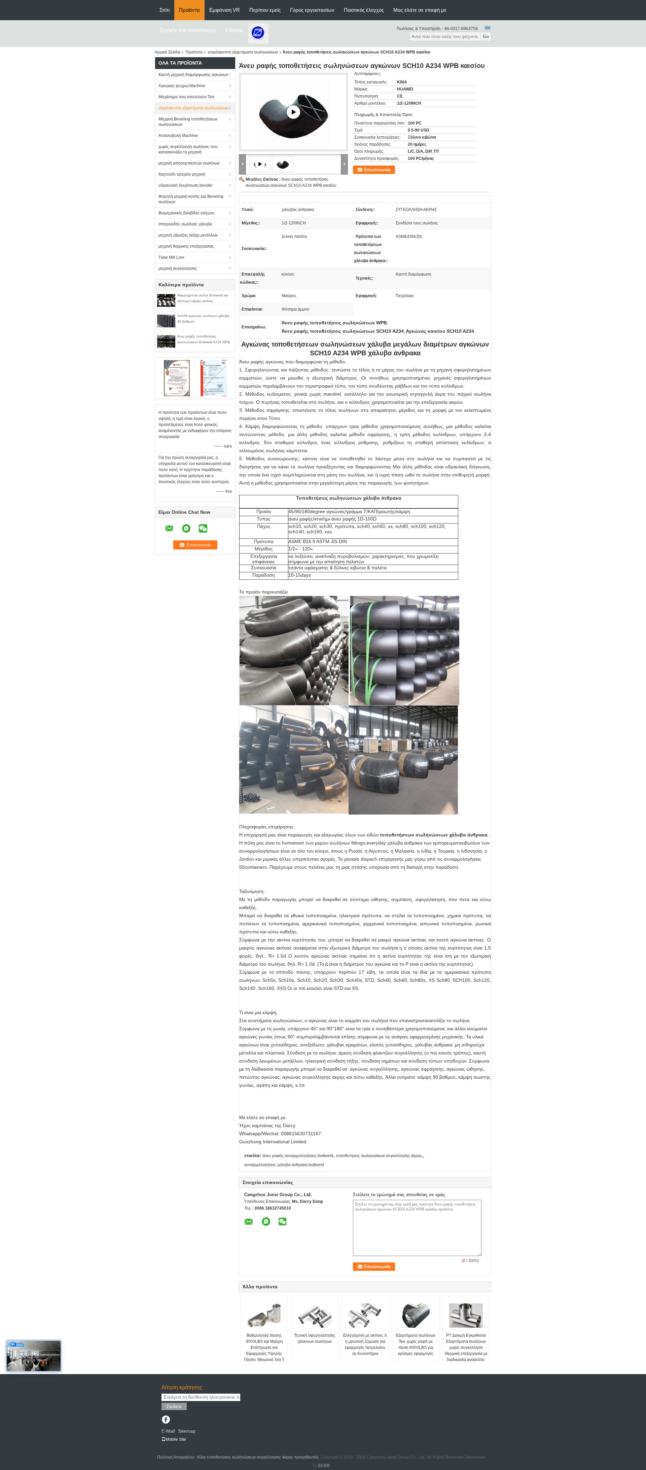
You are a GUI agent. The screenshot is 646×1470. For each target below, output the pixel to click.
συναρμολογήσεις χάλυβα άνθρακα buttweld (284, 1164)
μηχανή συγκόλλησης (177, 268)
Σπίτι (164, 10)
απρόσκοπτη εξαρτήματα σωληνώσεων (243, 52)
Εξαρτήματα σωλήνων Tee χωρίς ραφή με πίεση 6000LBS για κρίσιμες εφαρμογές (415, 1344)
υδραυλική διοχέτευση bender (185, 185)
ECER (324, 1465)
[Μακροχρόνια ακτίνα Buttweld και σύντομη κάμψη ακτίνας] (166, 300)
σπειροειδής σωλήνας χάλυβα (185, 224)
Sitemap (186, 1431)
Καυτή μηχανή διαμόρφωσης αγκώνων (193, 74)
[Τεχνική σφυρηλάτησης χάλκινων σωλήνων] (314, 1315)
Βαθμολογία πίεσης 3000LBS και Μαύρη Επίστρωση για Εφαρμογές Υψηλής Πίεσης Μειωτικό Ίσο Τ (264, 1347)
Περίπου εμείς (265, 10)
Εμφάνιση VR (224, 10)
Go (486, 36)
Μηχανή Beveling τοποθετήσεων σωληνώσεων (187, 122)
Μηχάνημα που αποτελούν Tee (186, 97)
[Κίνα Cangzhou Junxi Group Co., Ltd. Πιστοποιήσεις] (176, 377)
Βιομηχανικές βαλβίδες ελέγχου (186, 213)
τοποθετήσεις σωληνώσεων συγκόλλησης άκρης (379, 1155)
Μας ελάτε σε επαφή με (419, 10)
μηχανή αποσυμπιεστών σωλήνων (189, 163)
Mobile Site (176, 1439)
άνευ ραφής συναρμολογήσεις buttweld (297, 1155)
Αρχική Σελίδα (167, 52)
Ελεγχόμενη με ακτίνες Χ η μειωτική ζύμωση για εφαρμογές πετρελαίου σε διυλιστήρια (365, 1344)
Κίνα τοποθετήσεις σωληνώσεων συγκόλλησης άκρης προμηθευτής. (259, 1457)
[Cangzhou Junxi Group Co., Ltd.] (258, 33)
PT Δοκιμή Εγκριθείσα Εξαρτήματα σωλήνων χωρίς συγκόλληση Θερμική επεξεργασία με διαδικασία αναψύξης (466, 1347)
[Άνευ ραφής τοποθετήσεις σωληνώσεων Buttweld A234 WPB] (166, 341)
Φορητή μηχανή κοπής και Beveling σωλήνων (190, 199)
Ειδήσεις (234, 30)
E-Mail (168, 1431)
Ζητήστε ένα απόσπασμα (187, 30)
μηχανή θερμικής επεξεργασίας (186, 246)
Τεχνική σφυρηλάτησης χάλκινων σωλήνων (314, 1338)
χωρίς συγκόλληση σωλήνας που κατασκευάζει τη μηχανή (188, 149)
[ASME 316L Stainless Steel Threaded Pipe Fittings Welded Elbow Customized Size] (293, 112)
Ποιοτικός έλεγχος (364, 10)
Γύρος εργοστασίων (312, 10)
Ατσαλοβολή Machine (178, 135)
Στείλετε (174, 1406)
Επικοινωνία (377, 169)
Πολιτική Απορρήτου (175, 1457)
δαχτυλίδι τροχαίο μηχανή (181, 174)
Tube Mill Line (171, 257)
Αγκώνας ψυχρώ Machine (181, 85)
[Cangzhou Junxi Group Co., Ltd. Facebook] (166, 1420)
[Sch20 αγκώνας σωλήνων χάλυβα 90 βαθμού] (166, 320)
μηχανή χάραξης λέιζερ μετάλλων (188, 235)
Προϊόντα (189, 10)
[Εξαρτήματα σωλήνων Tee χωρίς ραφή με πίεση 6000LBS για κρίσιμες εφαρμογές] (415, 1315)
